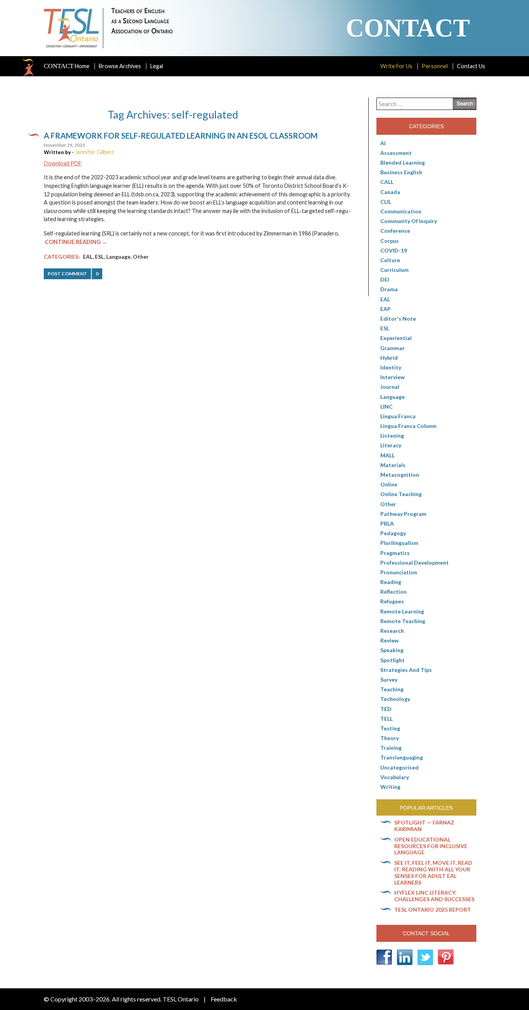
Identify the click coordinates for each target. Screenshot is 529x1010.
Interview (392, 377)
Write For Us (396, 66)
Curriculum (394, 269)
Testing (390, 728)
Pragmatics (395, 553)
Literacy (390, 445)
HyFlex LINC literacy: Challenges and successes (434, 895)
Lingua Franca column (408, 426)
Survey (388, 679)
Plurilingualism (399, 542)
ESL (99, 256)
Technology (395, 699)
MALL (387, 455)
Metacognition (399, 474)
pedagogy (393, 533)
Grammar (392, 348)
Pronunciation (398, 572)
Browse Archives (120, 66)
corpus (389, 240)
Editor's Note (398, 318)
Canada (390, 192)
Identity (390, 367)
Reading (390, 582)
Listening (392, 435)
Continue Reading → (76, 242)
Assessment (396, 152)
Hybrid (389, 357)
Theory (389, 738)
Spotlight (392, 660)
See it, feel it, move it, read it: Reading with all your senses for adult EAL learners (433, 872)
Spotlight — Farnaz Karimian (424, 825)
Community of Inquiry (408, 221)
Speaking (392, 650)
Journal (389, 386)
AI (383, 143)
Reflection (393, 591)
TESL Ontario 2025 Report (432, 909)
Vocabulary (394, 777)
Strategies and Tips (406, 669)
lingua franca (398, 416)
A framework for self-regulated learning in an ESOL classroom (181, 135)
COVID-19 (393, 250)
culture (390, 260)
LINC (386, 406)
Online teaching (401, 494)
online (388, 484)
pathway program (403, 513)
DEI (384, 279)
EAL (88, 256)
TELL (386, 718)
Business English (401, 172)
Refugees (392, 601)
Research (392, 630)
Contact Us (471, 66)
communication (400, 211)
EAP (385, 309)
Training (391, 747)
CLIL (385, 201)
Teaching (392, 689)
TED (386, 709)
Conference (395, 230)
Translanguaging (401, 757)
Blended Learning (402, 162)
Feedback (224, 999)
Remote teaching (402, 621)
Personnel (435, 66)
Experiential (396, 338)
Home (66, 66)
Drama (389, 289)
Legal (156, 66)
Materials (392, 465)
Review (389, 640)
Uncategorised (399, 767)
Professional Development (414, 562)
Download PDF (63, 163)
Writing (390, 786)
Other (141, 256)
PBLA (387, 523)
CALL (386, 182)
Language (118, 256)
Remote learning (402, 611)
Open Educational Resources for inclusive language (430, 846)
